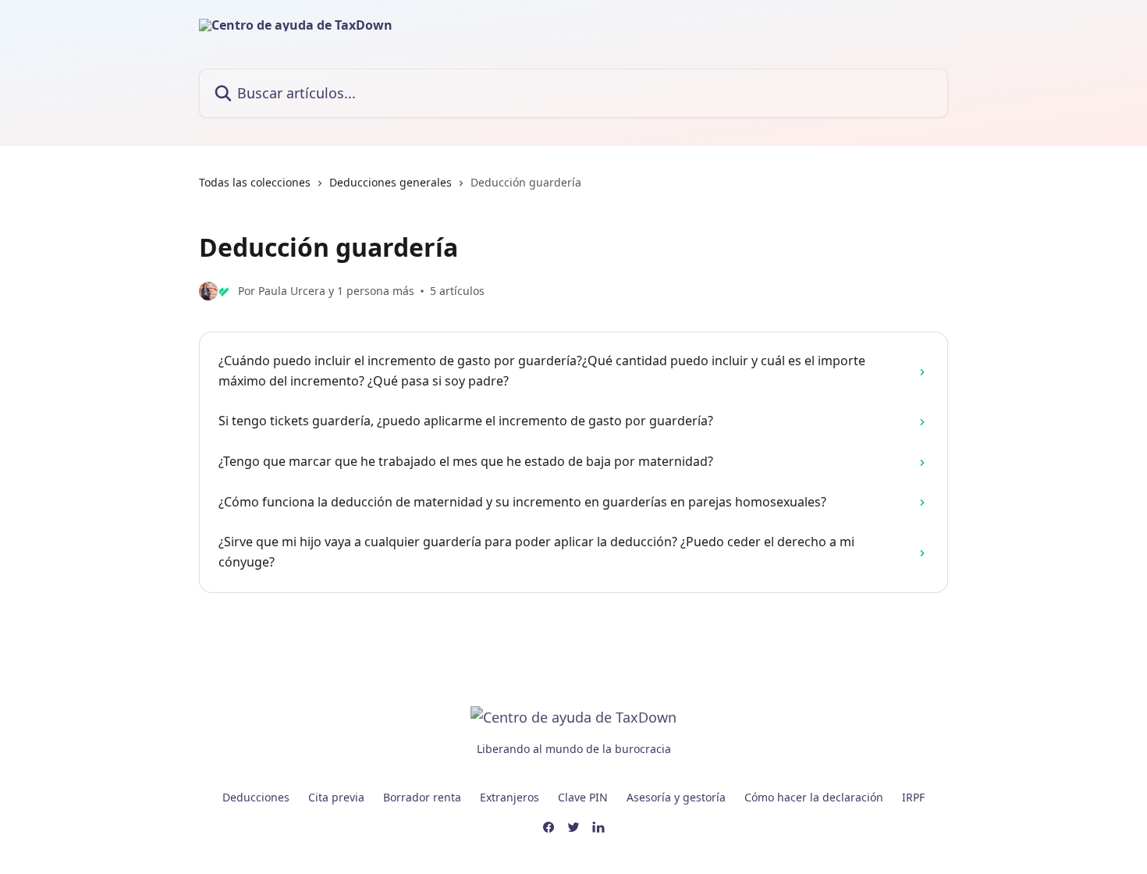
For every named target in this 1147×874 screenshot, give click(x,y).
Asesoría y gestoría (676, 797)
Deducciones (255, 797)
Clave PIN (583, 797)
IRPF (913, 797)
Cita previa (336, 797)
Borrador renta (422, 797)
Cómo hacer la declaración (813, 797)
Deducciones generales (390, 182)
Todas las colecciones (255, 182)
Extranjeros (509, 797)
